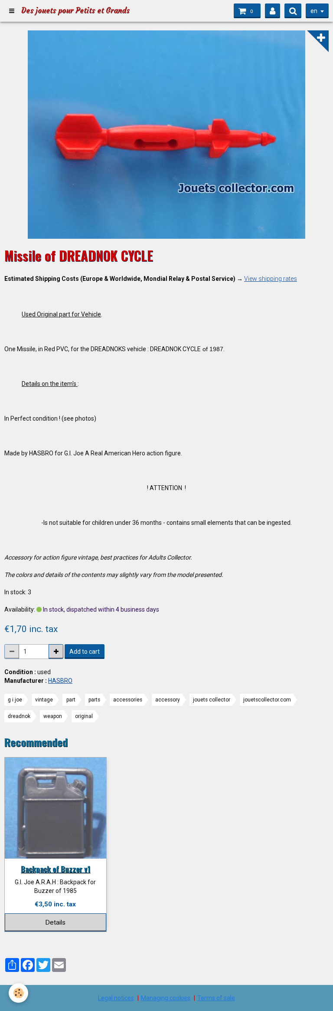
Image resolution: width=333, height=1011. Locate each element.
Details (55, 922)
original (84, 716)
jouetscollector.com (267, 700)
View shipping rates (270, 278)
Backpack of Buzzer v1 (55, 868)
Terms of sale (216, 998)
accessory (167, 700)
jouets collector (211, 700)
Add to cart (84, 651)
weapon (52, 716)
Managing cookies (165, 998)
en (313, 10)
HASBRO (60, 680)
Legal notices (116, 998)
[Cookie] (18, 993)
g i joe (15, 700)
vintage (44, 700)
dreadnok (19, 716)
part (70, 700)
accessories (127, 700)
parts (94, 700)
